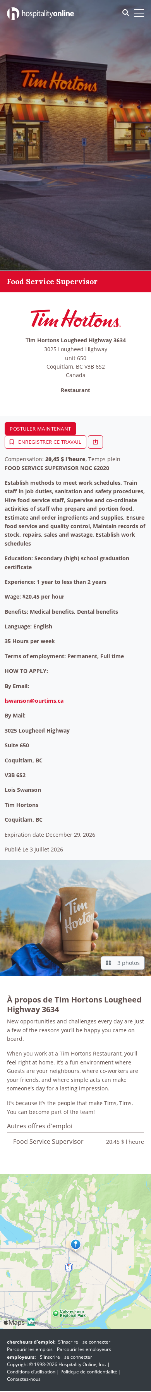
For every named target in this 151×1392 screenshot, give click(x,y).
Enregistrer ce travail (49, 441)
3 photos (127, 962)
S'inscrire (68, 1342)
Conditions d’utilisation (31, 1371)
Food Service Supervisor (48, 1141)
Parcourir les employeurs (84, 1349)
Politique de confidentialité (88, 1371)
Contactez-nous (24, 1379)
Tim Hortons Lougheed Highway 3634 (76, 340)
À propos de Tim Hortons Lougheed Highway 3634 (74, 1004)
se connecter (96, 1342)
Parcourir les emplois (30, 1349)
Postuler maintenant (40, 428)
